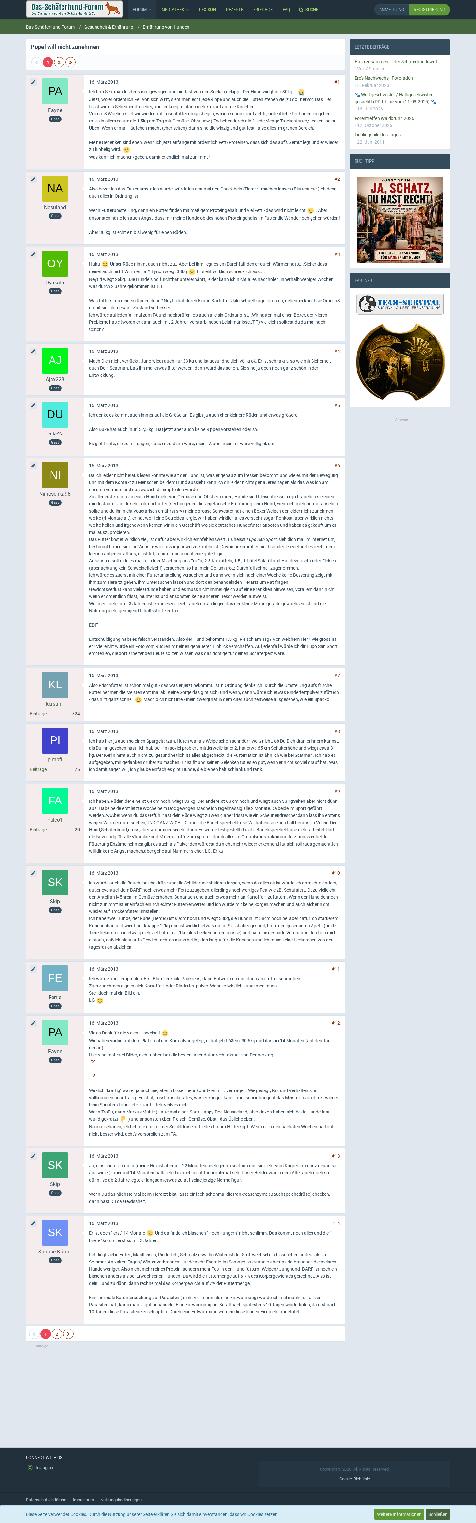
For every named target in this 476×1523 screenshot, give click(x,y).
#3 (337, 254)
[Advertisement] (185, 1394)
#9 (337, 791)
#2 (337, 179)
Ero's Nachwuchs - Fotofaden (384, 78)
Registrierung (429, 9)
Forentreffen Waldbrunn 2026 (384, 118)
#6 (337, 465)
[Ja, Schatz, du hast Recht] (400, 220)
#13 (336, 1156)
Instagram (44, 1467)
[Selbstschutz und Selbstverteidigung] (400, 362)
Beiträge (38, 713)
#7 (337, 675)
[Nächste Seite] (70, 62)
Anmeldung (391, 9)
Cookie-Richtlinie (354, 1478)
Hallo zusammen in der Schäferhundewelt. (397, 61)
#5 (337, 405)
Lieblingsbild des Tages (378, 134)
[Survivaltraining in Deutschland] (399, 305)
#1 (337, 82)
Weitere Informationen (399, 1514)
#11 (336, 969)
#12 (336, 1023)
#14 (336, 1223)
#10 (336, 873)
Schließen (438, 1514)
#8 (337, 731)
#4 (337, 351)
